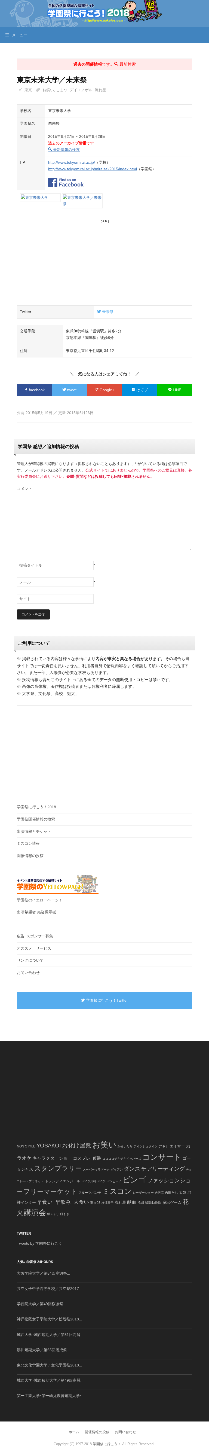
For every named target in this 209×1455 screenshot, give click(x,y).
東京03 (95, 1202)
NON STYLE (26, 1146)
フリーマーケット (50, 1191)
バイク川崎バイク (93, 1181)
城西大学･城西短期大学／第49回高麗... (50, 1380)
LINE (176, 390)
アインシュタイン (146, 1146)
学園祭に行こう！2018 (36, 807)
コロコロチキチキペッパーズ (121, 1158)
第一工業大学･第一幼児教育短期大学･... (51, 1395)
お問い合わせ (28, 972)
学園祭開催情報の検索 (36, 819)
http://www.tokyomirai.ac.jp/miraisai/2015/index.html (92, 169)
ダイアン (117, 1169)
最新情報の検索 (66, 149)
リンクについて (30, 960)
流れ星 (100, 90)
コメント (24, 489)
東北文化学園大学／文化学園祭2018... (49, 1365)
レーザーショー (143, 1192)
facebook (36, 390)
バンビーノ (113, 1181)
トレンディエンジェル (62, 1181)
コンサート (162, 1157)
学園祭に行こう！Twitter (106, 1000)
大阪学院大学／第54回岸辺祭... (43, 1273)
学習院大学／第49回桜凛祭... (41, 1304)
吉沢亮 (159, 1192)
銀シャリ (53, 1214)
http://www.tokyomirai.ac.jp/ (71, 162)
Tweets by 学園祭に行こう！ (41, 1243)
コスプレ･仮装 (87, 1158)
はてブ (141, 390)
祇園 (140, 1203)
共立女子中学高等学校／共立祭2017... (49, 1288)
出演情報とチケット (34, 831)
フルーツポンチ (89, 1192)
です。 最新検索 (104, 64)
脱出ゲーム (172, 1202)
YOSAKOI (48, 1146)
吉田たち (171, 1193)
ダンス (132, 1169)
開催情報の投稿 (30, 855)
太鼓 (182, 1193)
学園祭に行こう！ (107, 1444)
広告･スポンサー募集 (35, 936)
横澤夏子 (107, 1202)
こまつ (61, 90)
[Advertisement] (104, 262)
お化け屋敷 (76, 1145)
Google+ (106, 390)
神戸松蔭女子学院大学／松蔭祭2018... (49, 1319)
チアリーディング (163, 1169)
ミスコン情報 (28, 843)
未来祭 (107, 311)
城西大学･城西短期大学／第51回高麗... (50, 1334)
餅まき (64, 1214)
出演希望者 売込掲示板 (36, 912)
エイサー (177, 1146)
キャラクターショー (52, 1158)
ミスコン (117, 1191)
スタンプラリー (58, 1168)
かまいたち (125, 1146)
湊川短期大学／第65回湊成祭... (43, 1350)
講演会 (35, 1212)
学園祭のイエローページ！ (40, 900)
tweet (71, 390)
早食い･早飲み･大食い (63, 1202)
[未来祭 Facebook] (66, 179)
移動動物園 (153, 1202)
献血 (131, 1202)
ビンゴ (134, 1179)
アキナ (163, 1146)
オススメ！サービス (34, 948)
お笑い (48, 90)
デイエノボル (81, 90)
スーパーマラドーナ (96, 1169)
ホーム (74, 1432)
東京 (28, 90)
